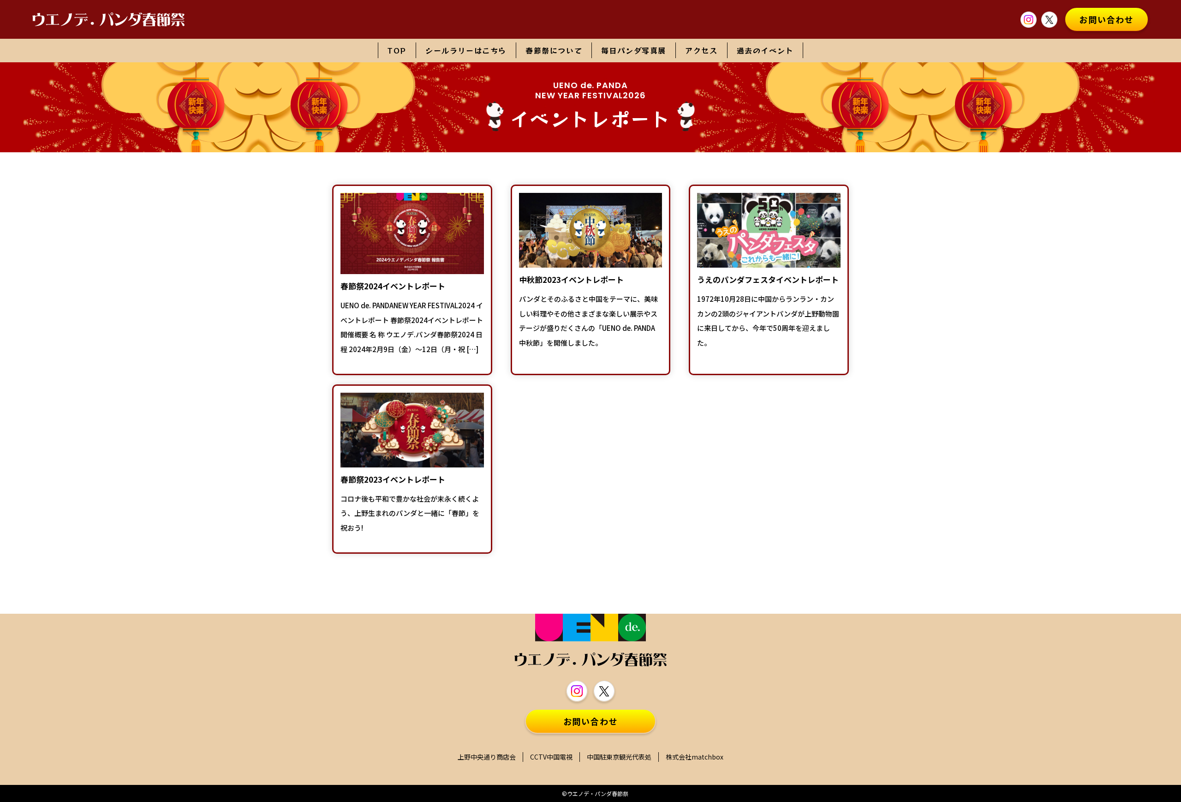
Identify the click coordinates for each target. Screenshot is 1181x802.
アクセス (701, 50)
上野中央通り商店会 (487, 756)
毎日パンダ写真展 (633, 50)
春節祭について (553, 50)
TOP (397, 50)
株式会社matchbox (694, 756)
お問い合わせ (1106, 19)
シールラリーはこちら (466, 50)
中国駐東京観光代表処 (619, 756)
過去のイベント (765, 50)
